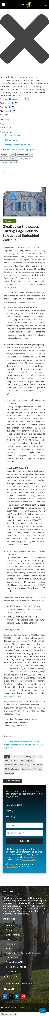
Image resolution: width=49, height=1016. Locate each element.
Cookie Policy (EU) (14, 962)
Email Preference (14, 934)
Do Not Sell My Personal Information (24, 953)
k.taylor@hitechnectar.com (19, 983)
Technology (10, 221)
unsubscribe (12, 866)
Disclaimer (11, 971)
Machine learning (12, 769)
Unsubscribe (12, 957)
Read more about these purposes (20, 149)
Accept (4, 154)
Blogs (8, 948)
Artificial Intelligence (27, 756)
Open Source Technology (32, 769)
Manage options (12, 135)
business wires (11, 761)
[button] (24, 39)
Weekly (11, 816)
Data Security (37, 765)
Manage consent (8, 1014)
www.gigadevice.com (13, 696)
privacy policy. (29, 859)
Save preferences (9, 158)
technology (9, 773)
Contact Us (11, 930)
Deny (12, 154)
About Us (10, 925)
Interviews (11, 943)
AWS (40, 756)
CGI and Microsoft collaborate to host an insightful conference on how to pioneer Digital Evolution (24, 744)
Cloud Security (10, 765)
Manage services (13, 139)
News (8, 939)
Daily (10, 810)
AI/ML (14, 756)
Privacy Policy (24, 1007)
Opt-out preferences (14, 162)
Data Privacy (24, 765)
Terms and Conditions (17, 966)
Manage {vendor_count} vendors (19, 144)
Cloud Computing (26, 761)
